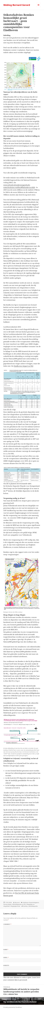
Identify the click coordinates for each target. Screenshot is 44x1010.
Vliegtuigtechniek (15, 906)
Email (6, 957)
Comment (7, 924)
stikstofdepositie (33, 906)
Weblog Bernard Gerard (16, 4)
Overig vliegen (7, 904)
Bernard (17, 902)
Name (5, 949)
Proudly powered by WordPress (12, 1007)
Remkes (25, 906)
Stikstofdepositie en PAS (19, 904)
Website (6, 965)
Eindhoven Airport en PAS (23, 366)
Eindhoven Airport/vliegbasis (31, 902)
